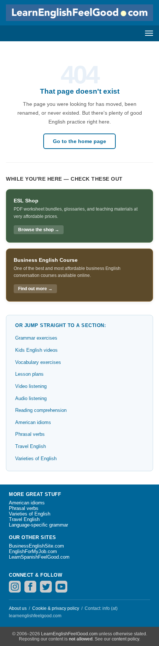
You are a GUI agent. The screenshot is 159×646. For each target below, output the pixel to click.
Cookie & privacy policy (55, 608)
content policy (125, 639)
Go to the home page (79, 141)
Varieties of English (36, 458)
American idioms (33, 422)
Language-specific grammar (38, 525)
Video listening (31, 386)
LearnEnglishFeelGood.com (69, 633)
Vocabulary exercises (38, 362)
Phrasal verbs (30, 434)
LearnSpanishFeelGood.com (39, 557)
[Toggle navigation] (149, 33)
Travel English (30, 446)
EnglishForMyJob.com (33, 551)
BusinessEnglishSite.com (36, 546)
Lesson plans (29, 374)
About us (18, 608)
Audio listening (31, 398)
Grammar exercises (36, 338)
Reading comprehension (41, 410)
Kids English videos (36, 350)
